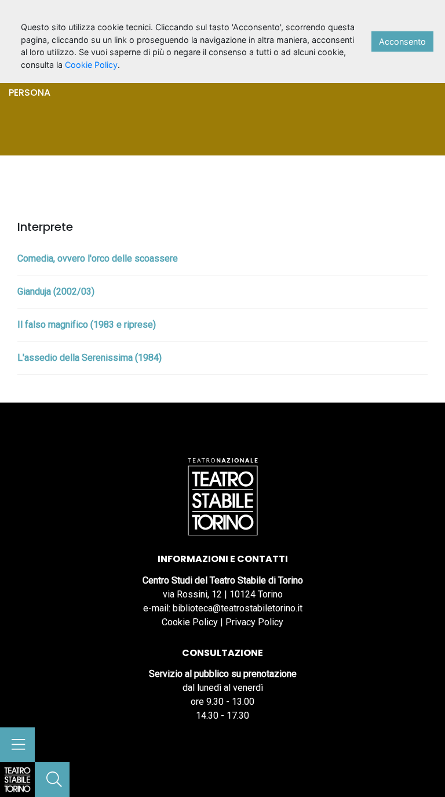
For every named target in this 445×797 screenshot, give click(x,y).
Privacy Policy (254, 622)
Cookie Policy (190, 622)
